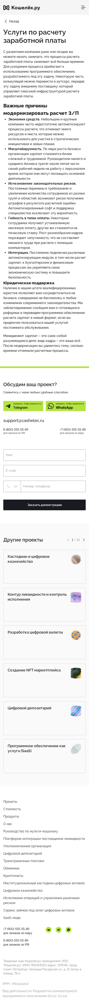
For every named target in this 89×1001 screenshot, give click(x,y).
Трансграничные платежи (23, 861)
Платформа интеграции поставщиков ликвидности (44, 839)
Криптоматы (13, 876)
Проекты (10, 802)
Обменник (11, 868)
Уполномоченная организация (27, 846)
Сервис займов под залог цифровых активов (39, 910)
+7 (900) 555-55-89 (73, 429)
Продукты (11, 816)
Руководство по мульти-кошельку (30, 831)
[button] (12, 486)
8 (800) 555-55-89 (15, 429)
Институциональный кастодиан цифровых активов (44, 883)
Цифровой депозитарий (22, 853)
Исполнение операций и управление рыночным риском (41, 900)
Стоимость (12, 809)
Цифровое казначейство (23, 891)
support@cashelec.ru (23, 420)
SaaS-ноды (12, 918)
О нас (7, 824)
